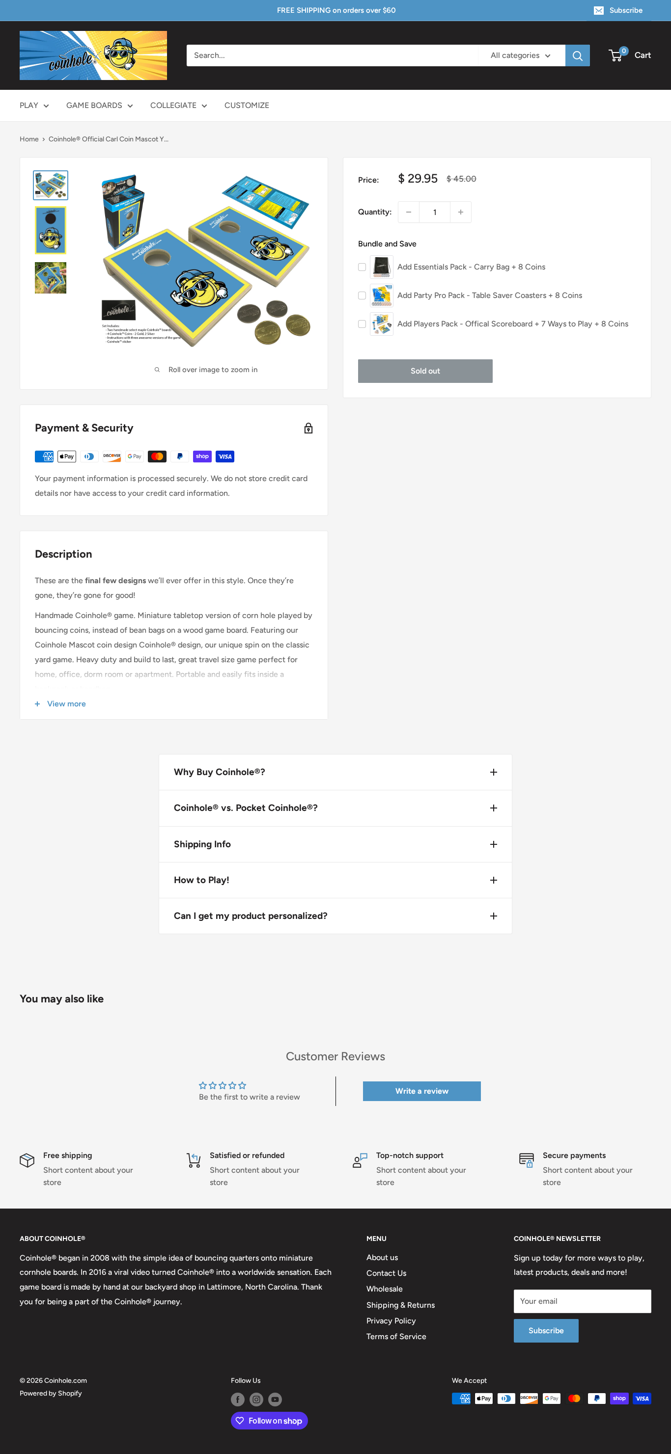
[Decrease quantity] (408, 212)
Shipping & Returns (400, 1305)
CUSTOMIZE (246, 105)
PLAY (29, 105)
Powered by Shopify (51, 1393)
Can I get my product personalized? (251, 915)
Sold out (425, 371)
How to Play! (201, 880)
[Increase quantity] (460, 212)
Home (29, 139)
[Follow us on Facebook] (238, 1399)
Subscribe (626, 10)
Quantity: (375, 211)
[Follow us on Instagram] (256, 1399)
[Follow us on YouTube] (275, 1399)
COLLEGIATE (173, 105)
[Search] (577, 55)
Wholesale (384, 1288)
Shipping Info (202, 844)
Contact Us (386, 1273)
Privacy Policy (391, 1320)
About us (382, 1257)
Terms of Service (396, 1336)
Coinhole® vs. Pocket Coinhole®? (246, 807)
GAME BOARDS (94, 105)
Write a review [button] (421, 1091)
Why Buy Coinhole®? (219, 772)
